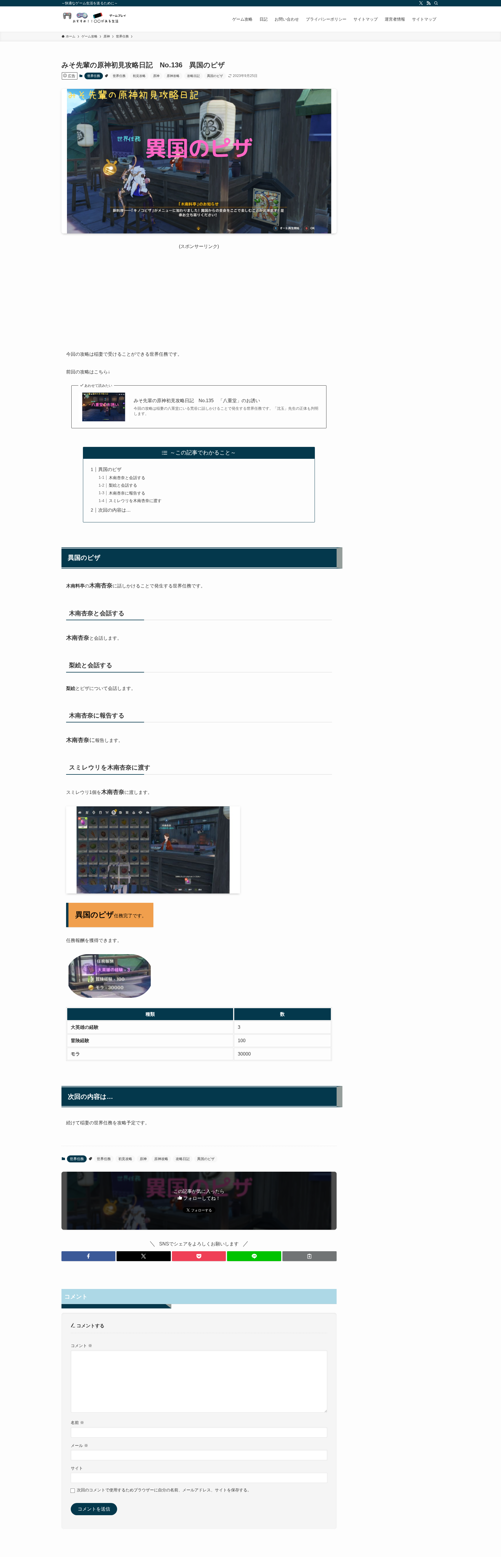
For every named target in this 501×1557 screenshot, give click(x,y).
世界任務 (93, 76)
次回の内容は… (114, 510)
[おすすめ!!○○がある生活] (96, 19)
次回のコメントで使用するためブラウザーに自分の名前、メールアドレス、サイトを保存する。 (164, 1490)
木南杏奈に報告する (127, 493)
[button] (88, 1256)
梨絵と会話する (123, 485)
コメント (81, 1345)
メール (79, 1445)
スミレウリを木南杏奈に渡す (135, 500)
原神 (156, 76)
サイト (77, 1468)
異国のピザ (215, 76)
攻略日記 (193, 76)
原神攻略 (173, 76)
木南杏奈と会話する (127, 477)
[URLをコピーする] (309, 1256)
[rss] (428, 3)
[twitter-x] (421, 3)
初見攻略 (139, 76)
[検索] (436, 3)
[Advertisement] (199, 291)
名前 (77, 1422)
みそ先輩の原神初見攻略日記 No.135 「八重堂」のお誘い (197, 400)
